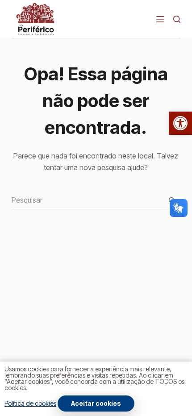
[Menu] (160, 19)
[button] (180, 123)
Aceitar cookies (96, 403)
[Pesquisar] (176, 19)
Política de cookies (30, 403)
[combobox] (87, 200)
